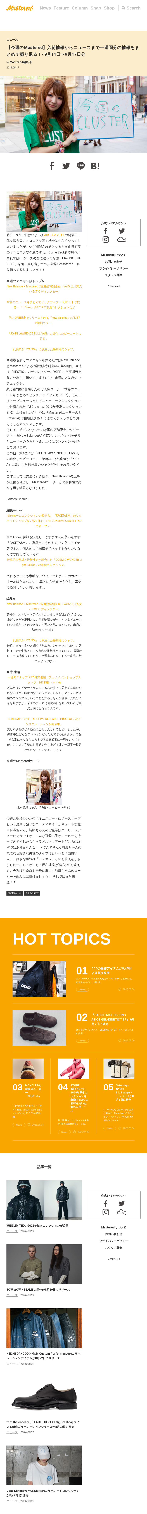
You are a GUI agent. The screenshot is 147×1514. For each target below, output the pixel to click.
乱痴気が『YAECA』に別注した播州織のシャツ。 (44, 349)
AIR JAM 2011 (54, 235)
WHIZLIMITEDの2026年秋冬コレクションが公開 (37, 1225)
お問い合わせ (113, 261)
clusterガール (14, 893)
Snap (96, 8)
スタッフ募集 (113, 275)
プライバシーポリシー (113, 268)
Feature (61, 8)
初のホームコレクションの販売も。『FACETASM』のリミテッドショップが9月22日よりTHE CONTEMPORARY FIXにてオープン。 (44, 521)
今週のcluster (32, 893)
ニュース (12, 39)
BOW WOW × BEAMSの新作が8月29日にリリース (38, 1289)
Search (134, 8)
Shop (109, 8)
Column (80, 8)
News (45, 8)
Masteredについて (113, 255)
